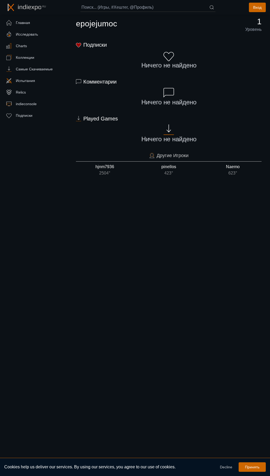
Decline (226, 467)
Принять (252, 467)
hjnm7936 (104, 169)
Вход (257, 7)
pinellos (168, 169)
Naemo (233, 169)
